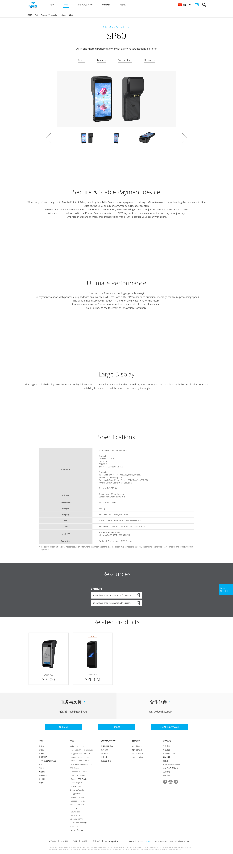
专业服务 (42, 772)
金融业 (41, 768)
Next (184, 138)
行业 (41, 740)
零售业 (41, 746)
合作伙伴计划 (137, 746)
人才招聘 (166, 772)
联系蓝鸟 (166, 775)
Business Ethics (169, 753)
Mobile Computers (77, 746)
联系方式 (96, 841)
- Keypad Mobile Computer (80, 761)
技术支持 (104, 757)
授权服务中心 (106, 761)
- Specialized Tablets (77, 801)
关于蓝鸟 (167, 740)
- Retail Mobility (75, 815)
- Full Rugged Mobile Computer (81, 750)
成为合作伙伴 (137, 750)
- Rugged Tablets (76, 793)
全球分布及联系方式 (170, 768)
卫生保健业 (43, 775)
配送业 (41, 753)
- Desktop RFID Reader (78, 779)
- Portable (73, 808)
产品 (36, 15)
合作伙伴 (136, 740)
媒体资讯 (166, 757)
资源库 (165, 761)
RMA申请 (104, 753)
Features (101, 60)
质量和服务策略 (107, 746)
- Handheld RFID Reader (79, 772)
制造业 (41, 782)
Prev (48, 138)
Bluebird (147, 841)
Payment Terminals (49, 15)
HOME (29, 15)
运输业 (41, 750)
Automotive (74, 826)
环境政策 (166, 750)
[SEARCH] (204, 5)
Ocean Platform (138, 757)
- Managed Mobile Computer (81, 757)
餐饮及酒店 (43, 757)
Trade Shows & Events (171, 764)
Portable (63, 15)
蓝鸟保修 (104, 750)
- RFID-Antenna (75, 786)
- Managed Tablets (77, 797)
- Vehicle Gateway (76, 830)
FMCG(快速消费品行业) (47, 761)
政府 (40, 764)
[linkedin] (176, 782)
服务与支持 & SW (108, 740)
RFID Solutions (75, 768)
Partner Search (137, 753)
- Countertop (75, 812)
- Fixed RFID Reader (77, 775)
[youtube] (170, 782)
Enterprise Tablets (77, 790)
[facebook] (165, 782)
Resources (149, 60)
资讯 (75, 841)
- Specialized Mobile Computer (81, 764)
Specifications (125, 60)
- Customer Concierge (78, 823)
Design (81, 60)
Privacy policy (111, 841)
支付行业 (42, 779)
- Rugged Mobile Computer (80, 753)
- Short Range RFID (77, 782)
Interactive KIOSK (76, 819)
